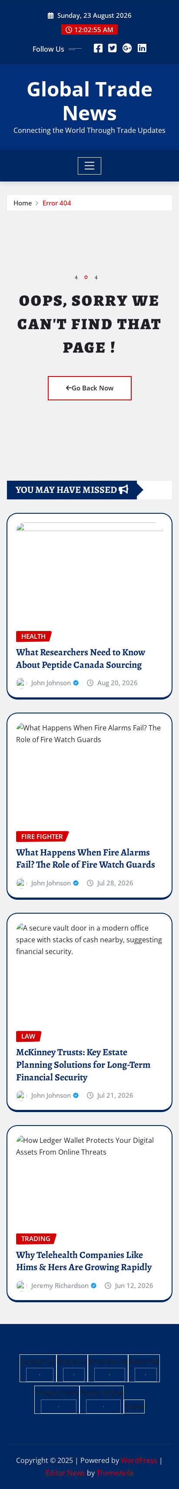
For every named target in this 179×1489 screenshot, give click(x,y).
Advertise (144, 1361)
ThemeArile (115, 1473)
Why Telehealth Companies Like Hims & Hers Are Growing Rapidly (84, 1261)
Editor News (65, 1473)
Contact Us (38, 1361)
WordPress (139, 1460)
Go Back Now (92, 387)
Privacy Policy (57, 1392)
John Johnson (51, 682)
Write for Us (108, 1361)
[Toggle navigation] (90, 166)
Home (22, 202)
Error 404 (57, 202)
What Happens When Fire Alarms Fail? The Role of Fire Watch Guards (85, 859)
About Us (72, 1361)
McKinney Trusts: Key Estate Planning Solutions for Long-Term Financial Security (83, 1064)
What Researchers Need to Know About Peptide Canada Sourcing (80, 658)
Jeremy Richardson (60, 1285)
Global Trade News (89, 100)
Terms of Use (101, 1392)
